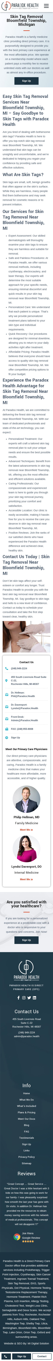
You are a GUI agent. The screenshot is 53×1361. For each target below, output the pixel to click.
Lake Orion (15, 1332)
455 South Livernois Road (27, 1019)
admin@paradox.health (26, 1036)
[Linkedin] (34, 998)
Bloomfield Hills (27, 1328)
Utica (44, 1323)
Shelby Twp (33, 1323)
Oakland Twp (37, 1319)
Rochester (31, 1314)
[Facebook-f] (18, 998)
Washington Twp (15, 1323)
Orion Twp (30, 1332)
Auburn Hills (21, 1319)
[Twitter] (29, 998)
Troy (21, 1314)
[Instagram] (24, 998)
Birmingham (10, 1328)
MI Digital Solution (38, 1343)
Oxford (41, 1332)
